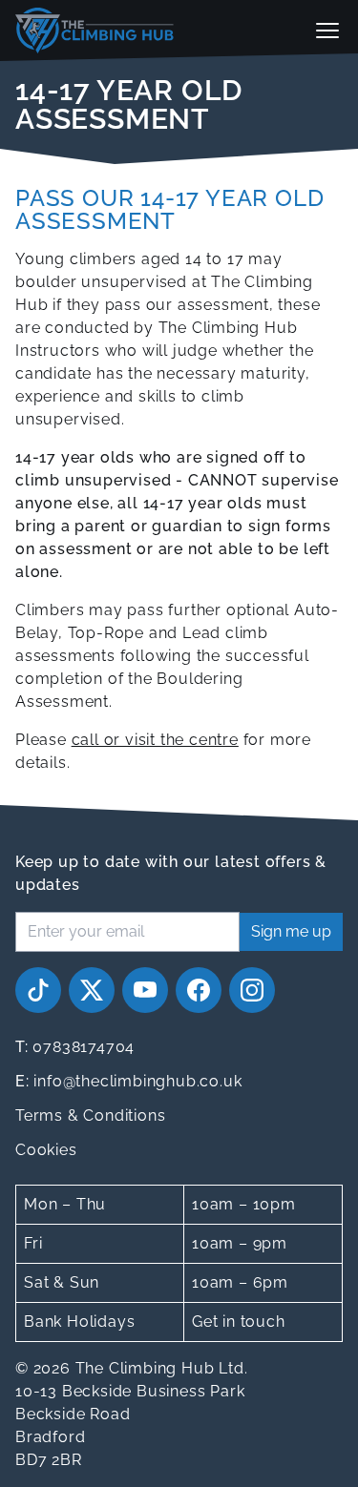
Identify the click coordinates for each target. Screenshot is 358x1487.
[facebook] (198, 990)
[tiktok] (38, 990)
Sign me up (291, 931)
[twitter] (92, 990)
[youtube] (145, 990)
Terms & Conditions (90, 1115)
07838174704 (75, 1047)
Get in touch (238, 1321)
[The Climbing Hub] (94, 30)
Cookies (46, 1150)
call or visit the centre (155, 740)
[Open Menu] (327, 30)
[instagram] (252, 990)
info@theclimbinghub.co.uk (128, 1081)
